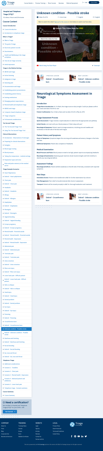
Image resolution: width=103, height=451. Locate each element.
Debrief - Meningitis (11, 213)
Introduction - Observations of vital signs (17, 138)
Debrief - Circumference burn (13, 325)
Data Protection (57, 428)
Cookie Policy (56, 434)
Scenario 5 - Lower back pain (13, 384)
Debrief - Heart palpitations (13, 176)
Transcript (97, 65)
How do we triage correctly (13, 61)
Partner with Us (40, 439)
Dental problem (9, 299)
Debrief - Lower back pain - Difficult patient (15, 280)
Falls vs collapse (9, 285)
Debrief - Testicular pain (12, 257)
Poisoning (7, 314)
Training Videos (22, 426)
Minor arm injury (9, 268)
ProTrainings (41, 444)
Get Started (9, 411)
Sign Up (38, 428)
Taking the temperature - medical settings (17, 156)
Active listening (9, 75)
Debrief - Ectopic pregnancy (13, 228)
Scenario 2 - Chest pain (11, 371)
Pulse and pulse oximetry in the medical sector (16, 164)
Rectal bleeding (9, 345)
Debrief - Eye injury (10, 310)
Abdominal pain (9, 246)
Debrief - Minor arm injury (12, 272)
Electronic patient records (12, 48)
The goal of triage (10, 44)
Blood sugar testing (10, 149)
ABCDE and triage (10, 72)
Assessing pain (9, 83)
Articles (38, 431)
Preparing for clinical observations (15, 141)
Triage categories (10, 116)
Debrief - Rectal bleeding (12, 349)
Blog (2, 431)
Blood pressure (9, 152)
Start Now (94, 2)
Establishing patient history (13, 94)
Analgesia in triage (10, 79)
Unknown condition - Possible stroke (15, 329)
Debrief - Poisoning (10, 318)
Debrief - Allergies (10, 198)
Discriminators (9, 51)
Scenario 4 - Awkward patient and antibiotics (15, 380)
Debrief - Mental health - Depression (16, 242)
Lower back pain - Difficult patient (15, 275)
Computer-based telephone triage (15, 112)
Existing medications (11, 97)
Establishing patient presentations (15, 90)
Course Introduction (10, 29)
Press (2, 428)
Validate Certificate (23, 436)
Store (19, 434)
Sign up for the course (61, 22)
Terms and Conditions (58, 431)
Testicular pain (9, 253)
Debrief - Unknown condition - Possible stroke (16, 334)
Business (61, 3)
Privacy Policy (56, 426)
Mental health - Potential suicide (14, 231)
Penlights (7, 145)
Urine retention (9, 261)
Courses (20, 428)
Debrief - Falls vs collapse (12, 288)
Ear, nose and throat (11, 353)
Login (37, 426)
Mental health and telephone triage (15, 105)
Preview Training (40, 3)
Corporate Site (5, 434)
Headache (8, 187)
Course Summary (10, 395)
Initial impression (10, 64)
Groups (20, 431)
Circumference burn (11, 321)
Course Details (28, 3)
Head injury (8, 292)
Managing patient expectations (14, 101)
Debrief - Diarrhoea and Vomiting (14, 342)
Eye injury (7, 307)
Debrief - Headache (10, 191)
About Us (3, 426)
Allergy (7, 195)
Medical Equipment (72, 3)
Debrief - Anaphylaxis (11, 206)
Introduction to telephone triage (14, 33)
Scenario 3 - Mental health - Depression (16, 375)
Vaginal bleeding (10, 217)
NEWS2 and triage (10, 108)
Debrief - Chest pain (11, 184)
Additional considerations (12, 364)
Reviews (38, 434)
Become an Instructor (6, 436)
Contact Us (38, 436)
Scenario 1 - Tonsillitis (11, 367)
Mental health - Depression (13, 239)
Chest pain (8, 180)
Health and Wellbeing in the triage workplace (15, 56)
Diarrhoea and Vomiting (12, 338)
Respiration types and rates (13, 160)
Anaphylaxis (8, 202)
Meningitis (8, 209)
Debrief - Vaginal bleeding (12, 220)
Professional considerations (13, 119)
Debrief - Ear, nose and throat (13, 356)
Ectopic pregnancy (10, 224)
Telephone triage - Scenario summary (16, 388)
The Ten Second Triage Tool (13, 127)
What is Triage (9, 40)
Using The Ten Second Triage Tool (15, 130)
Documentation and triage (12, 86)
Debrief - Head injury (11, 296)
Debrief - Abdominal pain (12, 250)
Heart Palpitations (10, 173)
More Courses (52, 3)
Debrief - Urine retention (12, 264)
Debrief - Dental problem (12, 303)
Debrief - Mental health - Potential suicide (17, 235)
